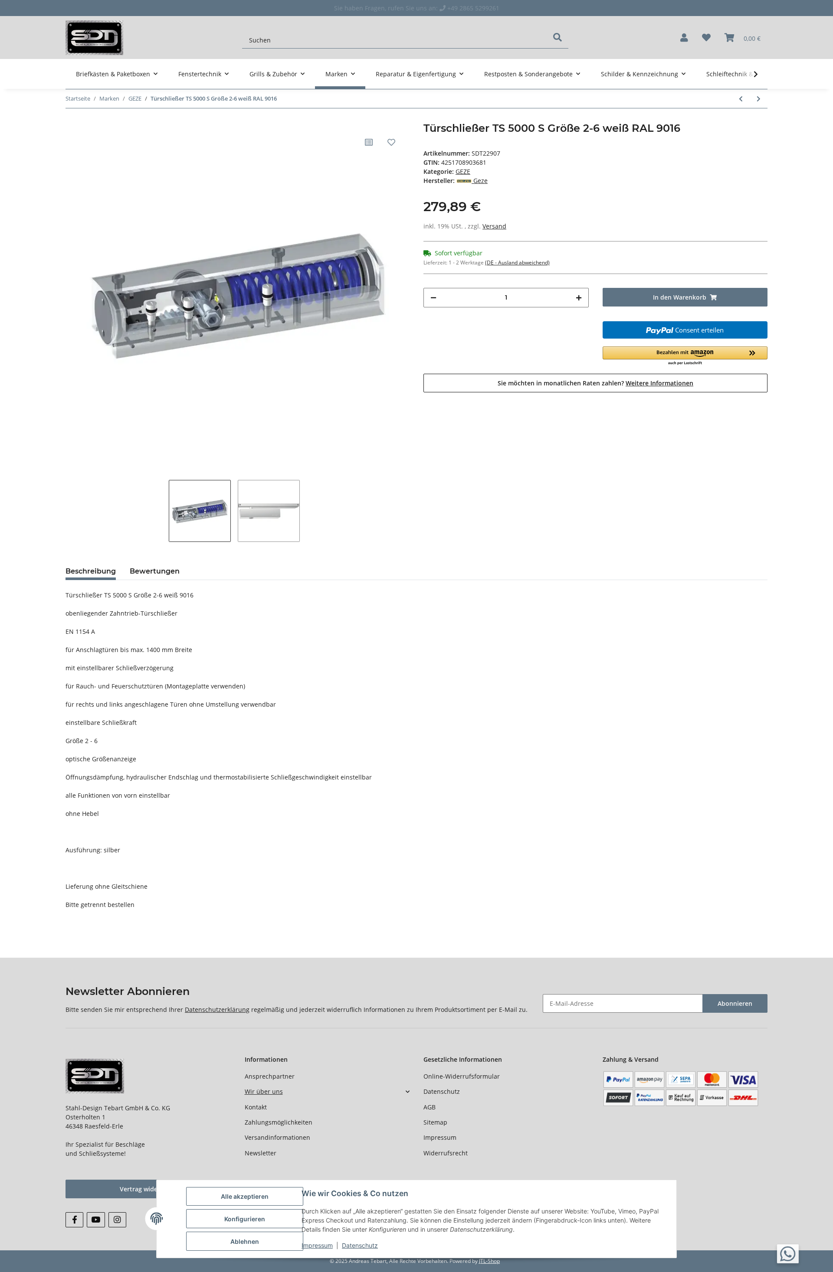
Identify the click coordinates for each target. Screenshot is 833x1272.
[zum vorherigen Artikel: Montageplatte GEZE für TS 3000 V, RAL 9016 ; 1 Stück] (741, 98)
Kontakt (256, 1107)
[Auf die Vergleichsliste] (368, 142)
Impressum (439, 1137)
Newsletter (260, 1153)
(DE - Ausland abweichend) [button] (517, 262)
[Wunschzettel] (706, 38)
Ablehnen (244, 1241)
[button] (684, 38)
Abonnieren (735, 1003)
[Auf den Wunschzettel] (391, 142)
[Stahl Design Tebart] (94, 37)
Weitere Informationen (659, 383)
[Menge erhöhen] (578, 297)
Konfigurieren (244, 1219)
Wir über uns (264, 1091)
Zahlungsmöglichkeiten (278, 1122)
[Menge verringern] (433, 297)
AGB (429, 1107)
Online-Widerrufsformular (461, 1076)
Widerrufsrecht (445, 1153)
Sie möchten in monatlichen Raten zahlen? (595, 383)
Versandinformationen (277, 1137)
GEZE (463, 171)
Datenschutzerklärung (217, 1009)
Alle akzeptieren (245, 1196)
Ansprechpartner (270, 1076)
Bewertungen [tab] (155, 571)
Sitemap (435, 1122)
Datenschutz (441, 1091)
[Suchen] (557, 37)
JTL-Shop (489, 1261)
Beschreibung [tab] (91, 571)
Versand (494, 226)
